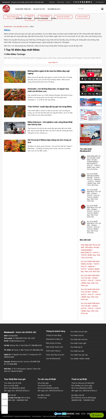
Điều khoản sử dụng (53, 343)
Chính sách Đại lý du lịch (55, 355)
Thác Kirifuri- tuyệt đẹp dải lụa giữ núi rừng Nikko (50, 107)
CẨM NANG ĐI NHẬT (41, 18)
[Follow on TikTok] (78, 2)
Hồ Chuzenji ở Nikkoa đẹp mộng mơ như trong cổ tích (49, 141)
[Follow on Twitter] (80, 2)
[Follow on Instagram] (76, 2)
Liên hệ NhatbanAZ (53, 359)
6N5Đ (76, 359)
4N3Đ (87, 359)
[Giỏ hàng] (102, 8)
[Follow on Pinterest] (82, 2)
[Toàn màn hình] (100, 79)
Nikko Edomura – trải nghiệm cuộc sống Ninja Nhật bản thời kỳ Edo (50, 123)
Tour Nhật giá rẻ (76, 347)
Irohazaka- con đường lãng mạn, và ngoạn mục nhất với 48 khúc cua (48, 90)
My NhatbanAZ (100, 2)
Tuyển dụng (60, 2)
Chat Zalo (4, 399)
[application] (91, 74)
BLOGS (53, 18)
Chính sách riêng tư (53, 351)
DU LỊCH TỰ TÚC (39, 9)
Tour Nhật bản (36, 416)
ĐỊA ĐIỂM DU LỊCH (54, 9)
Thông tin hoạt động (53, 335)
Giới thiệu (52, 2)
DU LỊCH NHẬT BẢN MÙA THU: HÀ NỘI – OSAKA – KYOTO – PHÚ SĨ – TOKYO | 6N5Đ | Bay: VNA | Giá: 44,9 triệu (94, 211)
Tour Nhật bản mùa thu (78, 339)
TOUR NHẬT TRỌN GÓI (23, 9)
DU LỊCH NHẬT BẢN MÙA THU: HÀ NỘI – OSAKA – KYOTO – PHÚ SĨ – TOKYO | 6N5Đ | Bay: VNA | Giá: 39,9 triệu (94, 195)
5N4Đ (82, 359)
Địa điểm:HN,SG (10, 395)
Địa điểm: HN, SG (77, 395)
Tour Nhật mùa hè (77, 335)
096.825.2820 (9, 357)
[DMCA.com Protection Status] (68, 413)
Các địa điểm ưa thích (20, 26)
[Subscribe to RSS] (84, 2)
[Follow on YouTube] (89, 2)
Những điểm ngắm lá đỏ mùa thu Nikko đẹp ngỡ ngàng (49, 72)
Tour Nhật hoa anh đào (78, 332)
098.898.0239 (36, 345)
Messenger (4, 405)
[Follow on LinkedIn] (86, 2)
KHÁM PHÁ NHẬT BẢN (23, 18)
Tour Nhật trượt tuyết (78, 343)
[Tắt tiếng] (97, 79)
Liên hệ (68, 2)
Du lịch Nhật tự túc (64, 416)
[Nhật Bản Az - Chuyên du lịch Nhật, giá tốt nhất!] (7, 8)
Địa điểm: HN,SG (44, 395)
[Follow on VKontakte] (91, 2)
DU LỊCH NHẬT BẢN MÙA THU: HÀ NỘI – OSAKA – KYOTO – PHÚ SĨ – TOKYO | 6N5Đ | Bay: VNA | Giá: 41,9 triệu (94, 227)
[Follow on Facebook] (74, 2)
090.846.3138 (38, 350)
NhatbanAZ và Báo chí (54, 339)
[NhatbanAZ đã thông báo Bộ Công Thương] (58, 413)
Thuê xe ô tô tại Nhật (49, 416)
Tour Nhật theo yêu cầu (79, 355)
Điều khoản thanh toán (54, 347)
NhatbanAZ (8, 26)
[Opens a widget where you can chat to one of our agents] (97, 415)
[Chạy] (82, 79)
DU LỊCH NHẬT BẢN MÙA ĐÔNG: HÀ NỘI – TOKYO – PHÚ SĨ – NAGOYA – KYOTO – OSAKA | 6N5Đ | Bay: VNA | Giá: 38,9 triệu (93, 179)
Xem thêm (52, 62)
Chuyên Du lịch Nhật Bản (22, 416)
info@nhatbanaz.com (17, 341)
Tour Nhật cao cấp (77, 351)
